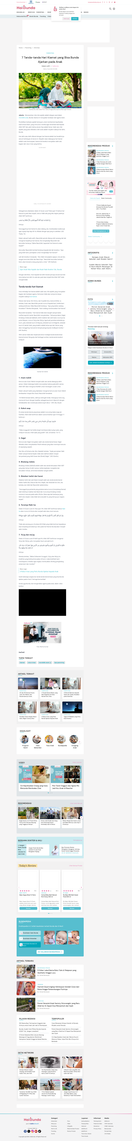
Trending (43, 16)
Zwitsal (44, 893)
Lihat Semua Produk (75, 866)
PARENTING (40, 12)
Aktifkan (75, 18)
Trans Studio (84, 1136)
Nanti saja (66, 18)
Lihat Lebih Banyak (76, 803)
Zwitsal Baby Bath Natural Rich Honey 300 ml (49, 896)
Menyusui (53, 1123)
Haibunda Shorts (22, 16)
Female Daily (107, 1131)
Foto (68, 1121)
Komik (53, 1133)
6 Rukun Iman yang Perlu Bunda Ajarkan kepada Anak (39, 571)
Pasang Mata (84, 1123)
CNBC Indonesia (108, 1126)
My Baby (65, 893)
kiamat (22, 662)
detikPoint (84, 1131)
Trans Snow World (86, 1133)
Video (49, 16)
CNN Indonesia (108, 1123)
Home (21, 48)
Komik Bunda (34, 16)
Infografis (69, 1126)
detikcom (107, 1121)
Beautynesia (107, 1128)
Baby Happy (23, 893)
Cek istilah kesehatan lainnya (99, 362)
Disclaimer (96, 1126)
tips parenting (59, 662)
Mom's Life (54, 1128)
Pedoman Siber (98, 1123)
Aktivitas (37, 48)
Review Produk (71, 1131)
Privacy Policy (97, 1128)
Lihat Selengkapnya (99, 231)
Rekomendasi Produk (73, 1128)
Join (111, 191)
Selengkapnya (77, 840)
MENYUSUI (31, 12)
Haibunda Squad (95, 198)
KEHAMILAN (20, 12)
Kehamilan (54, 1121)
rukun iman (32, 662)
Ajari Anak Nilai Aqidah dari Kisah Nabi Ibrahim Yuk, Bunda (41, 269)
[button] (79, 741)
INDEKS (86, 12)
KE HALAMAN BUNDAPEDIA (49, 952)
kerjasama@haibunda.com (94, 2)
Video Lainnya (77, 762)
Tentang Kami (97, 1121)
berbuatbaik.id (85, 1121)
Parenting (28, 48)
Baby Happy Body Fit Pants (27, 895)
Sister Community (106, 198)
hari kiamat (33, 297)
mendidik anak (23, 118)
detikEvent (84, 1128)
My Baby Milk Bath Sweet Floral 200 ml (70, 896)
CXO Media (107, 1133)
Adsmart (83, 1126)
